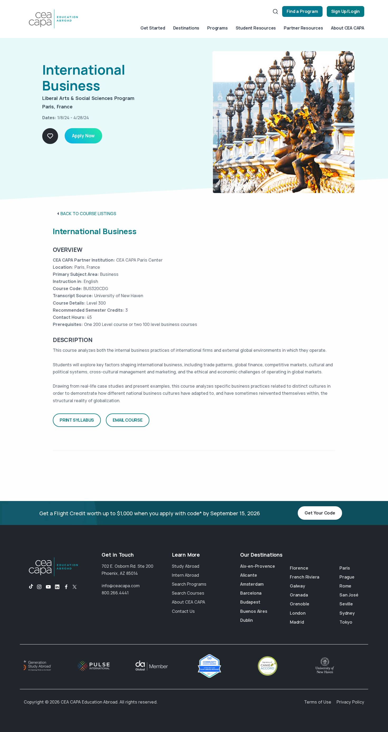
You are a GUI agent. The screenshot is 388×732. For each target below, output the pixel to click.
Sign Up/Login (345, 11)
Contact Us (183, 611)
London (298, 613)
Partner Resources (303, 28)
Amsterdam (252, 584)
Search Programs (189, 584)
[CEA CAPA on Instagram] (39, 587)
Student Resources (256, 28)
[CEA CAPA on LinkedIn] (57, 587)
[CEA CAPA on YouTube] (48, 587)
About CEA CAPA (347, 28)
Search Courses (188, 593)
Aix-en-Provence (257, 566)
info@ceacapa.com (121, 586)
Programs (217, 28)
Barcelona (251, 593)
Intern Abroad (185, 575)
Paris (344, 568)
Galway (297, 586)
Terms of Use (317, 702)
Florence (299, 568)
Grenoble (299, 604)
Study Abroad (185, 566)
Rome (345, 586)
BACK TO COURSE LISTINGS (88, 213)
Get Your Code (320, 513)
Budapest (250, 602)
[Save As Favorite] (50, 136)
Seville (346, 604)
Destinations (186, 28)
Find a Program (302, 11)
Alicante (248, 575)
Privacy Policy (350, 702)
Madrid (297, 622)
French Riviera (304, 577)
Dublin (246, 620)
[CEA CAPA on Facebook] (66, 587)
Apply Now (83, 136)
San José (348, 595)
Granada (299, 595)
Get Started (152, 28)
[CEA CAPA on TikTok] (28, 587)
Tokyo (345, 622)
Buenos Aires (253, 611)
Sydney (347, 613)
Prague (346, 577)
